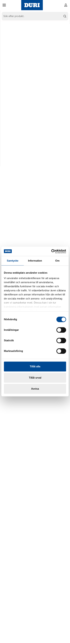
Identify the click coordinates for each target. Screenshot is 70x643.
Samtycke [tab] (13, 260)
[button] (4, 5)
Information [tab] (35, 260)
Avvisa (35, 388)
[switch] (61, 330)
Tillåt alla (35, 366)
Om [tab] (57, 260)
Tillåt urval (35, 377)
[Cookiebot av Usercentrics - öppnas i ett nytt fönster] (51, 251)
